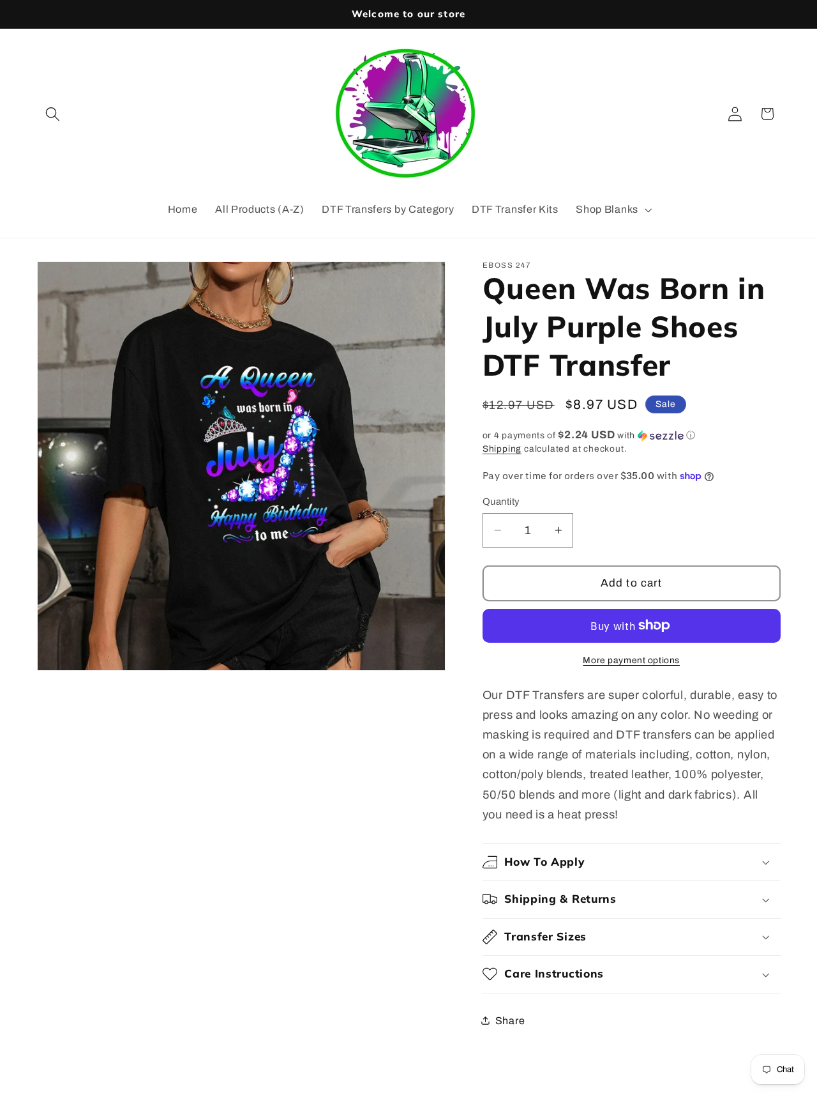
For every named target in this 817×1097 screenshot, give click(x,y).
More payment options (631, 660)
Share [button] (510, 1020)
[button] (53, 114)
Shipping (502, 449)
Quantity (501, 501)
